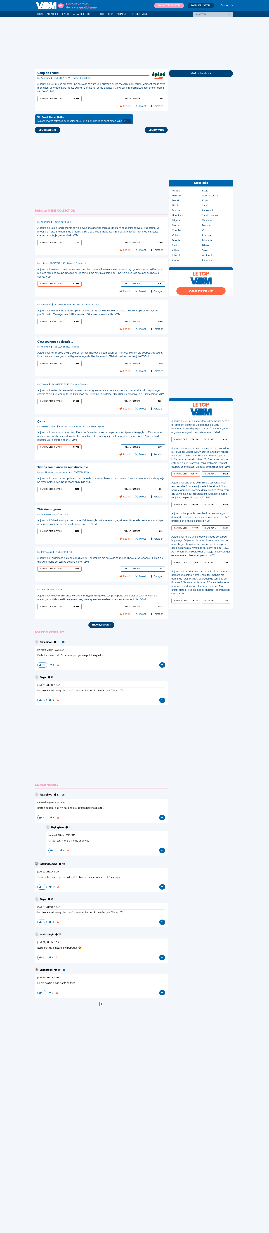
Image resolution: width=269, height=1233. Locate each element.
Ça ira (41, 421)
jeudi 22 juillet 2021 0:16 (48, 872)
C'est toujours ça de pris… (55, 341)
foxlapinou (46, 642)
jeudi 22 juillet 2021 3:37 (48, 685)
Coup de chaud (48, 73)
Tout (40, 14)
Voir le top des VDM (201, 291)
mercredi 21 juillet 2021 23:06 (51, 650)
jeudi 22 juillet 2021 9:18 (48, 942)
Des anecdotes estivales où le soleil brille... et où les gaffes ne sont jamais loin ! (83, 119)
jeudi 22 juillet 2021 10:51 (48, 978)
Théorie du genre (49, 509)
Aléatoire (53, 14)
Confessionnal (117, 14)
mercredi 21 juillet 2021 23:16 (61, 835)
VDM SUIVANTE (156, 130)
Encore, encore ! (101, 625)
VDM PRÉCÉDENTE (47, 130)
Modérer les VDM (200, 5)
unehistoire (46, 970)
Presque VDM (139, 14)
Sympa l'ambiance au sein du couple (62, 467)
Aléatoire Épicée (83, 14)
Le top (100, 14)
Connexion (227, 5)
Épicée (66, 14)
